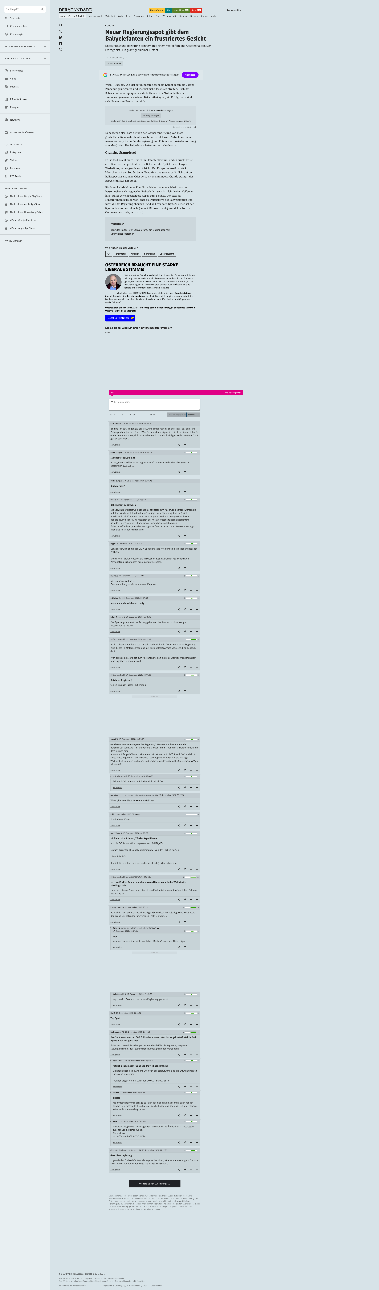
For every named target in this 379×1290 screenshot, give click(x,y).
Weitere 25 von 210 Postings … (154, 1183)
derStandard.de (65, 1286)
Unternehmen (156, 1286)
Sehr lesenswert (197, 445)
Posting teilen (179, 445)
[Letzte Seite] (134, 414)
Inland (63, 16)
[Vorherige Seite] (115, 414)
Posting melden (185, 445)
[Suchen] (42, 9)
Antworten (115, 445)
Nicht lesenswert (191, 445)
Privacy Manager (176, 121)
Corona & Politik (76, 16)
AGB (145, 1286)
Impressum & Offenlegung (114, 1286)
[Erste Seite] (111, 414)
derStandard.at (79, 1286)
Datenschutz (134, 1286)
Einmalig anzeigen (151, 116)
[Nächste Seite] (130, 414)
